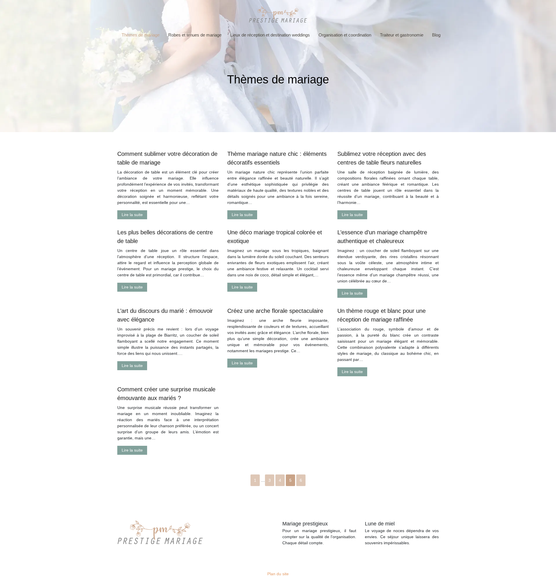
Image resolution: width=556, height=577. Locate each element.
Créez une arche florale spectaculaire (275, 311)
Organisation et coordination (345, 34)
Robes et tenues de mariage (195, 34)
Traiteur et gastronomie (401, 34)
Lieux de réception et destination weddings (270, 34)
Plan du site (278, 573)
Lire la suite (132, 214)
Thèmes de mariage (141, 34)
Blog (436, 34)
